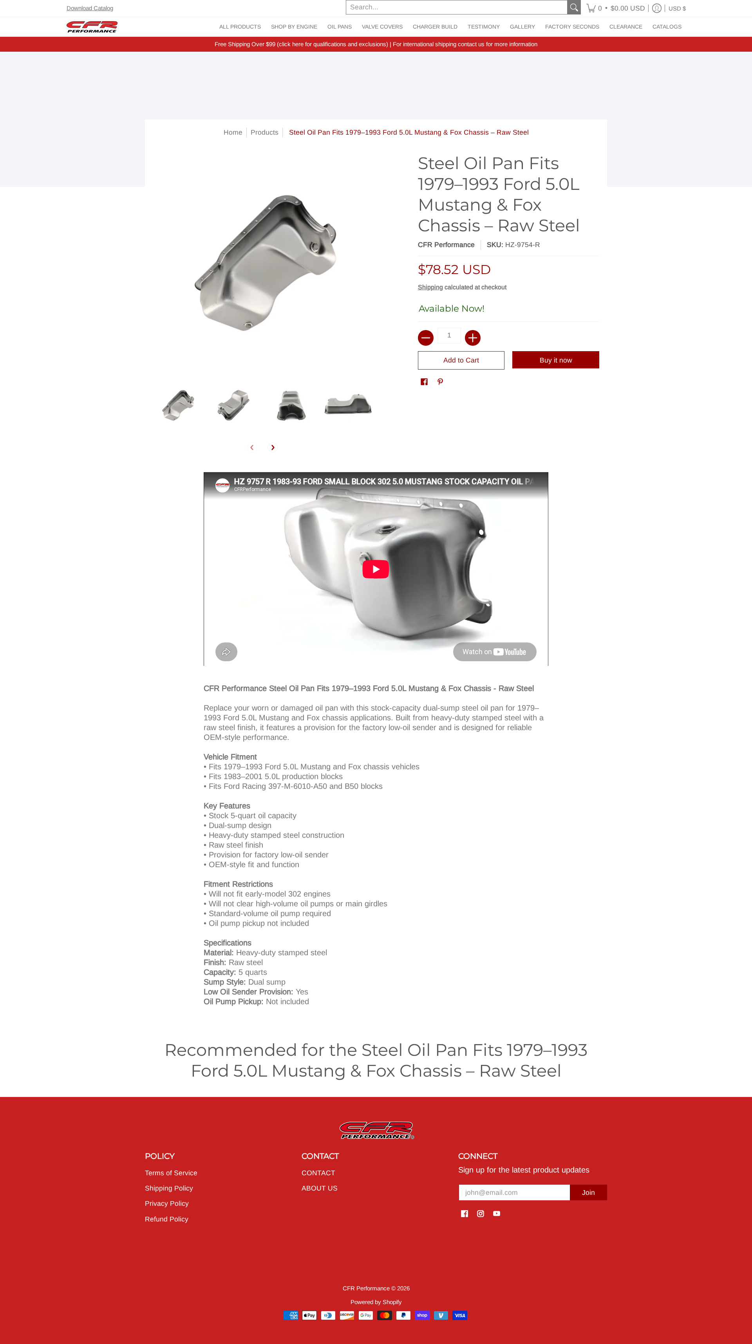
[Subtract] (426, 338)
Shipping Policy (169, 1188)
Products (264, 132)
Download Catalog (90, 8)
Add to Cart (461, 360)
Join (588, 1192)
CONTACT (318, 1173)
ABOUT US (320, 1188)
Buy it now (556, 360)
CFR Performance (446, 245)
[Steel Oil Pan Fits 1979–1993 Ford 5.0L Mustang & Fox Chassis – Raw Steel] (177, 405)
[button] (616, 8)
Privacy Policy (167, 1203)
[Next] (273, 447)
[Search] (574, 7)
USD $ (677, 8)
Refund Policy (166, 1219)
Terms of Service (171, 1173)
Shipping (430, 287)
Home (233, 132)
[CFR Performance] (92, 26)
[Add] (473, 338)
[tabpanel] (376, 742)
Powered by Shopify (376, 1302)
